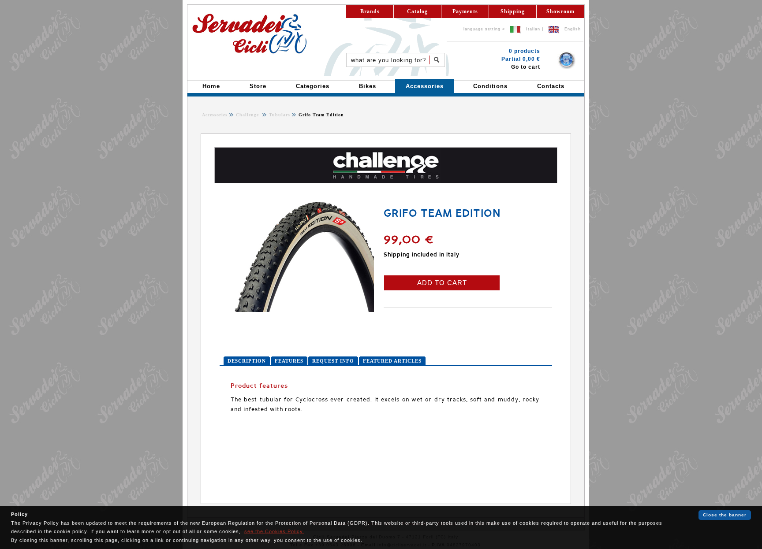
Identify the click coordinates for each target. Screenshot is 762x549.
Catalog (417, 11)
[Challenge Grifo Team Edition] (297, 310)
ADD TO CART (442, 282)
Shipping (513, 11)
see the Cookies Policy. (274, 531)
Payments (465, 11)
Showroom (560, 11)
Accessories (215, 114)
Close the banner (725, 514)
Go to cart (525, 67)
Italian (533, 29)
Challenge (248, 114)
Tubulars (278, 114)
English (572, 29)
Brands (370, 11)
